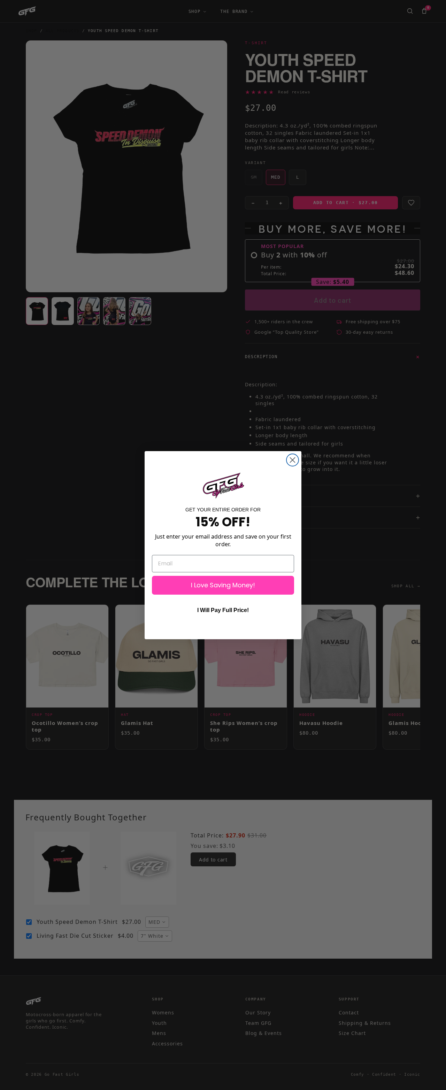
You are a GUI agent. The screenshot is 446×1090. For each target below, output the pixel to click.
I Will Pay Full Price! (223, 610)
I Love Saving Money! (223, 585)
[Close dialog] (292, 460)
